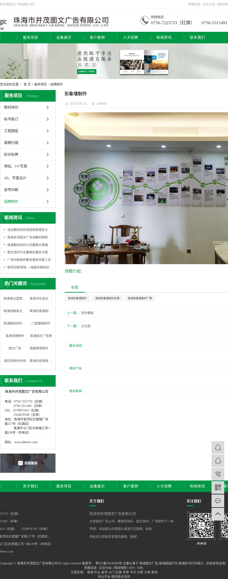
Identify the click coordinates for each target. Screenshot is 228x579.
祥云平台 (104, 576)
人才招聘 (130, 37)
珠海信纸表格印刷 (41, 360)
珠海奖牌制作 (15, 336)
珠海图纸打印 (168, 563)
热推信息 (194, 4)
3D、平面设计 (15, 178)
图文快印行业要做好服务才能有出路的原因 (29, 252)
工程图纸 (11, 131)
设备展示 (63, 37)
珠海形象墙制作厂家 (41, 311)
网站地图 (120, 567)
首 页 (27, 84)
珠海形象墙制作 (77, 298)
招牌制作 (56, 84)
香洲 (154, 572)
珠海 (90, 572)
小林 (147, 572)
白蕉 (140, 572)
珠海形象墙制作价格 (107, 298)
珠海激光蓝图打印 (15, 298)
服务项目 (30, 37)
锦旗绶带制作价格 (41, 348)
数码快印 (11, 107)
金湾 (104, 572)
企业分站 (209, 4)
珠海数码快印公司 (15, 323)
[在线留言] (218, 501)
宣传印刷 (11, 190)
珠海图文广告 (148, 563)
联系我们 (197, 37)
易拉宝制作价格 (15, 360)
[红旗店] (218, 447)
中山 (97, 572)
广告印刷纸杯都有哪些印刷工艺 (28, 259)
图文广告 (15, 348)
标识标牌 (11, 154)
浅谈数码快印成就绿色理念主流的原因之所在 (29, 229)
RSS (131, 567)
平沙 (133, 572)
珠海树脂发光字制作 (15, 311)
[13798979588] (218, 474)
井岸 (126, 572)
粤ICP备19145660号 (108, 563)
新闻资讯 (164, 37)
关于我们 (30, 486)
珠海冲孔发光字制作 (41, 298)
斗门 (112, 572)
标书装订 (11, 119)
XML (140, 567)
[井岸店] (218, 460)
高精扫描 (11, 143)
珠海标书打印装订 (191, 563)
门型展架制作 (41, 323)
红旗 (119, 572)
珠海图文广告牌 (41, 336)
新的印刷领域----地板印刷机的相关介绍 (29, 267)
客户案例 (97, 37)
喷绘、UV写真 (15, 166)
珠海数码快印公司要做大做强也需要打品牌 (29, 245)
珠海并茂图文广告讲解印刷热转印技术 (29, 237)
